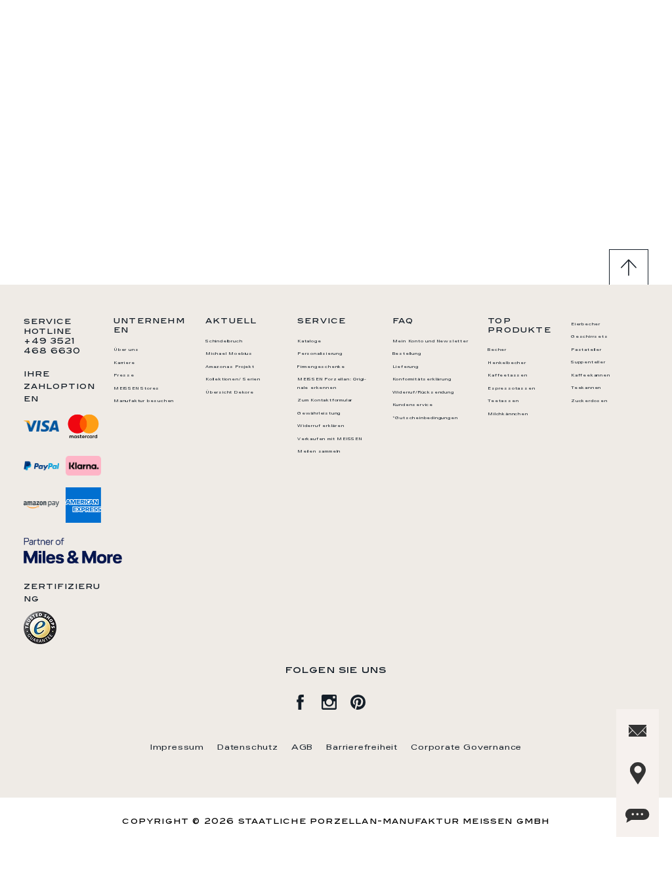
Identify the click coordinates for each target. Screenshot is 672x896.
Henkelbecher (507, 363)
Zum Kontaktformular (324, 401)
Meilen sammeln (319, 452)
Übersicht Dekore (229, 393)
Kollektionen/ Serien (233, 380)
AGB (302, 748)
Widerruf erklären (321, 426)
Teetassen (503, 401)
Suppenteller (588, 363)
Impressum (177, 748)
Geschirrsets (589, 337)
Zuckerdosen (589, 401)
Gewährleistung (319, 414)
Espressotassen (511, 389)
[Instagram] (336, 699)
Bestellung (406, 354)
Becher (497, 350)
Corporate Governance (466, 748)
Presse (124, 376)
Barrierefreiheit (362, 748)
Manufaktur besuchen (144, 401)
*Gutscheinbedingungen (425, 418)
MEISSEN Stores (136, 389)
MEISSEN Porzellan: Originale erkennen (331, 384)
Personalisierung (320, 354)
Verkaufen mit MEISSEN (329, 439)
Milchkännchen (508, 415)
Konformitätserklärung (422, 380)
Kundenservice (412, 405)
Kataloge (309, 342)
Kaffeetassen (508, 376)
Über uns (126, 350)
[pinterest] (364, 699)
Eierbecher (585, 325)
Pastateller (586, 350)
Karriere (124, 363)
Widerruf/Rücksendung (423, 393)
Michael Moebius (229, 354)
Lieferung (405, 367)
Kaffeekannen (590, 376)
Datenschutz (247, 748)
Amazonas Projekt (230, 367)
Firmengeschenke (321, 367)
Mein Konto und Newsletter (430, 342)
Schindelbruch (223, 342)
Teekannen (586, 388)
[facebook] (307, 699)
